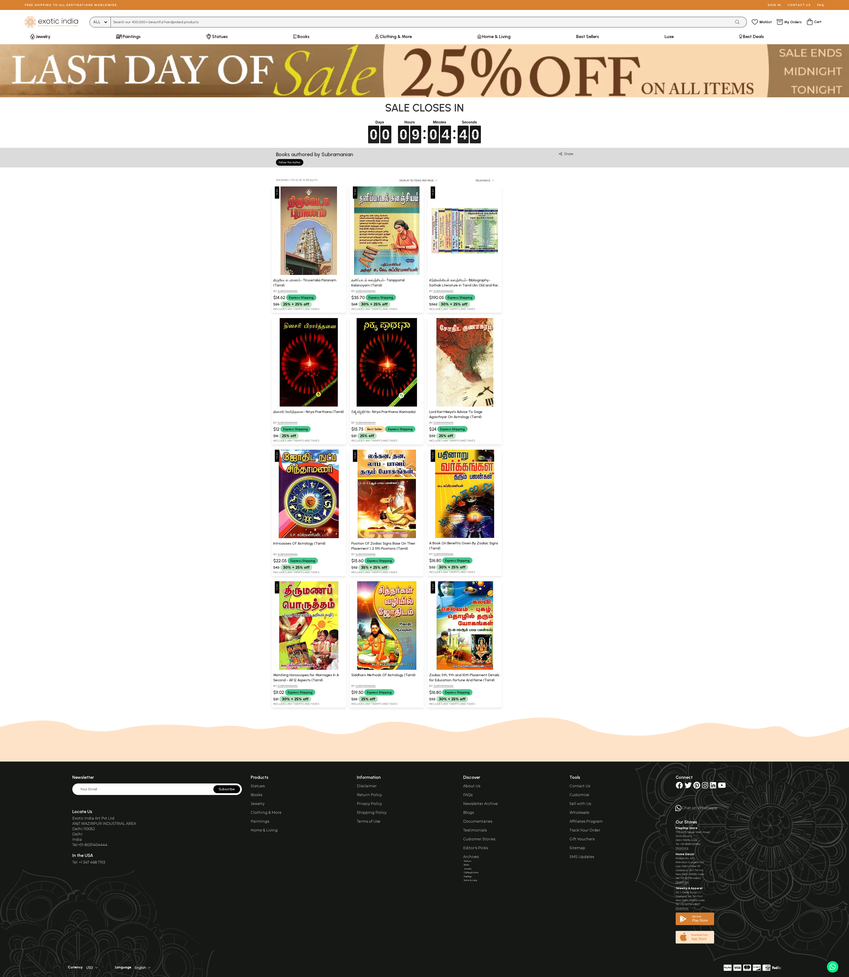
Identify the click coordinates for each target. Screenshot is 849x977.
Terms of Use (368, 821)
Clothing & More (266, 812)
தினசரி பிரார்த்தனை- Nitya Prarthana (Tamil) (308, 412)
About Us (471, 786)
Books (256, 795)
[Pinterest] (696, 787)
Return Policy (369, 795)
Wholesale (579, 812)
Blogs (468, 812)
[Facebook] (679, 787)
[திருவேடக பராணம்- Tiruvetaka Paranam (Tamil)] (308, 274)
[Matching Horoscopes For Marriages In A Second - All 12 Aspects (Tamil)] (308, 668)
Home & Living (264, 830)
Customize (579, 795)
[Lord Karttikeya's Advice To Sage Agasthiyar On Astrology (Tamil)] (465, 405)
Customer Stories (479, 839)
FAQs (467, 795)
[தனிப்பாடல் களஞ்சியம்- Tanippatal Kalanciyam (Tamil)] (387, 274)
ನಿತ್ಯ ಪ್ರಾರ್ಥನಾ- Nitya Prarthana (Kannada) (383, 412)
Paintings (260, 821)
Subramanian (287, 291)
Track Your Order (585, 830)
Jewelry (257, 804)
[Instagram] (705, 787)
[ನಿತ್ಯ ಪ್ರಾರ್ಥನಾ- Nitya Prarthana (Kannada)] (387, 405)
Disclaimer (367, 786)
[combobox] (421, 22)
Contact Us (580, 786)
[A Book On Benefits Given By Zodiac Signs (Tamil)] (464, 537)
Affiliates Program (586, 821)
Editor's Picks (475, 848)
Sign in (774, 5)
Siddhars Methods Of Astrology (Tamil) (383, 675)
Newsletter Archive (480, 804)
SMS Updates (582, 857)
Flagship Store (687, 828)
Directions (682, 848)
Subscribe (227, 789)
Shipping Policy (371, 812)
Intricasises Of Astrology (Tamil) (299, 543)
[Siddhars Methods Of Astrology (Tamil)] (387, 668)
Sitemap (577, 848)
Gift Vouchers (582, 839)
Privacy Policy (369, 804)
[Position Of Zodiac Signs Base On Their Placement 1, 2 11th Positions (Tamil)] (387, 537)
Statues (258, 786)
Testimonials (475, 830)
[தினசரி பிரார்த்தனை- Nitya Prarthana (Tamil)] (308, 405)
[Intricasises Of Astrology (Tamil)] (308, 537)
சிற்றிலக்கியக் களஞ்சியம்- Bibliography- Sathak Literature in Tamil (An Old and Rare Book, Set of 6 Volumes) (464, 285)
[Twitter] (688, 787)
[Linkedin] (713, 787)
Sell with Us (580, 804)
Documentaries (477, 821)
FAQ (820, 5)
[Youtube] (722, 787)
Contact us (799, 5)
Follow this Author (289, 162)
